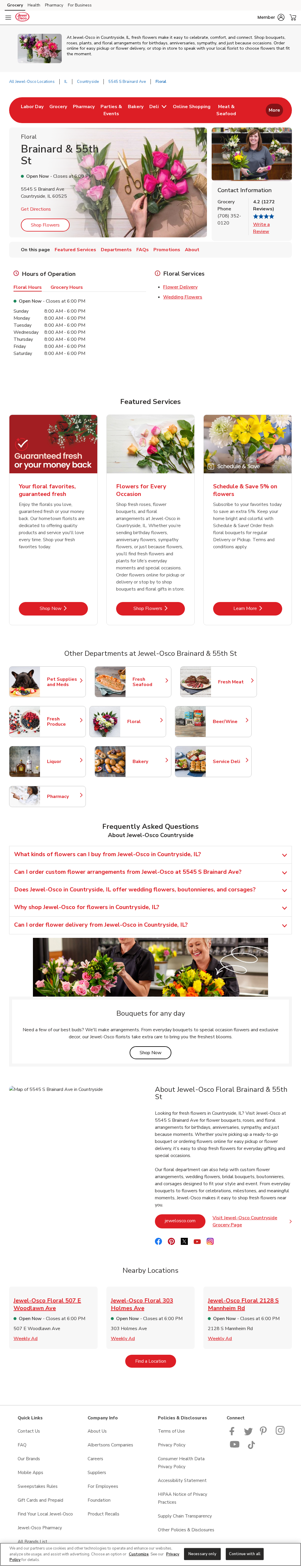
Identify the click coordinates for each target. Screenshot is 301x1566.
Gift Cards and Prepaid (40, 1500)
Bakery (149, 761)
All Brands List (32, 1542)
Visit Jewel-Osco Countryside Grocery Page (252, 1221)
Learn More (257, 608)
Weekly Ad (26, 1338)
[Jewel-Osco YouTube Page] (235, 1447)
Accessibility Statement (182, 1480)
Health (34, 5)
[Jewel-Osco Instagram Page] (280, 1433)
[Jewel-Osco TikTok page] (251, 1447)
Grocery (15, 5)
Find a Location (155, 1361)
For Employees (103, 1486)
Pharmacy (54, 5)
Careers (95, 1459)
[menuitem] (32, 110)
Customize (139, 1554)
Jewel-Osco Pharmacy (40, 1528)
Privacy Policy (171, 1445)
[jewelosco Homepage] (22, 17)
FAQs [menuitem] (142, 250)
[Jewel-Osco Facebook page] (233, 1433)
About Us (97, 1431)
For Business (80, 5)
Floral (143, 721)
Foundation (99, 1500)
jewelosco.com (185, 1220)
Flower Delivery (180, 287)
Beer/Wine (229, 721)
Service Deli (229, 761)
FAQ (22, 1445)
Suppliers (97, 1473)
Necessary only (202, 1553)
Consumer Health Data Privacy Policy (181, 1463)
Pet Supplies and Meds (63, 682)
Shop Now (64, 608)
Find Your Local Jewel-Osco (45, 1514)
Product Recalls (103, 1514)
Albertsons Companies (110, 1445)
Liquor (63, 761)
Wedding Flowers (182, 297)
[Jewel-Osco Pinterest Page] (264, 1433)
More (274, 110)
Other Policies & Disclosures (186, 1530)
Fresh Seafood (149, 682)
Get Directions (36, 209)
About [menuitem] (192, 250)
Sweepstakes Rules (38, 1486)
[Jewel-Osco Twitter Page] (248, 1433)
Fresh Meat (234, 682)
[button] (271, 17)
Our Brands (29, 1459)
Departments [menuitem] (116, 250)
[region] (150, 1554)
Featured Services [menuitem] (75, 250)
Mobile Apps (30, 1473)
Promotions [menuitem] (166, 250)
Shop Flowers (45, 225)
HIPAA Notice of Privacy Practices (182, 1498)
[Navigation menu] (8, 18)
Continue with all (244, 1553)
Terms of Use (171, 1431)
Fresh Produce (63, 721)
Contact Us (29, 1431)
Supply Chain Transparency (185, 1516)
